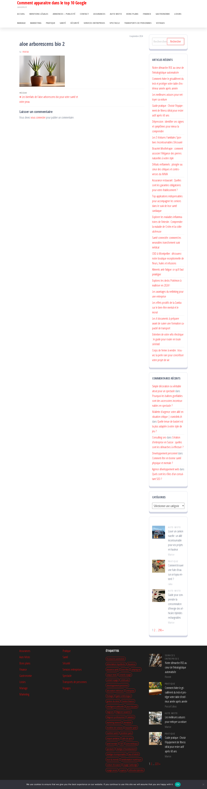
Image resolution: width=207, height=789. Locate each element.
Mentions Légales (38, 13)
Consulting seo (159, 437)
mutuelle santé (131, 727)
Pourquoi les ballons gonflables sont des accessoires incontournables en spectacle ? (167, 401)
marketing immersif (114, 722)
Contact (84, 13)
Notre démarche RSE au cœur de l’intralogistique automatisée (176, 667)
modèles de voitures (115, 727)
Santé (63, 22)
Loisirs (177, 13)
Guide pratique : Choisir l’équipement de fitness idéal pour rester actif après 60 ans (167, 110)
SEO (121, 743)
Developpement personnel (164, 453)
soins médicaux (132, 743)
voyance (123, 770)
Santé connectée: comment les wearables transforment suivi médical (166, 242)
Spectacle (115, 22)
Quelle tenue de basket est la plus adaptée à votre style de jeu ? (167, 426)
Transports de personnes (138, 22)
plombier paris (126, 732)
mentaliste (127, 722)
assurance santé (113, 669)
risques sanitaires (113, 738)
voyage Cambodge (130, 764)
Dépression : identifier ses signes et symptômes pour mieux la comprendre (168, 126)
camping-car (135, 669)
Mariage (21, 22)
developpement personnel (117, 685)
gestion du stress (113, 701)
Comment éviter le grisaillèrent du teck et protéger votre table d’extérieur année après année (168, 83)
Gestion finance (128, 701)
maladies (130, 717)
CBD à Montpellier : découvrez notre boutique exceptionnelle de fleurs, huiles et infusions (168, 258)
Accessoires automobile (116, 658)
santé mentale (112, 743)
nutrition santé (112, 732)
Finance (147, 13)
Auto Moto (116, 13)
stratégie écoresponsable (116, 754)
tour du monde (113, 759)
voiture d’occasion (114, 764)
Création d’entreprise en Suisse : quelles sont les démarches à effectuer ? (167, 442)
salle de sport (127, 738)
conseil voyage (112, 679)
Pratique (50, 22)
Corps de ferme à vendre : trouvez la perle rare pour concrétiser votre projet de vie (168, 355)
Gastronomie (163, 13)
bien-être (125, 669)
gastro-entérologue (123, 695)
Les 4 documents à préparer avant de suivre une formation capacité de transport (168, 323)
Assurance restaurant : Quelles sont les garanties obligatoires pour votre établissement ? (166, 185)
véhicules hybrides (136, 770)
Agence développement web (165, 469)
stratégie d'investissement (126, 748)
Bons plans (132, 13)
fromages (110, 695)
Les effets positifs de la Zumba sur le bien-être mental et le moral (166, 307)
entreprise (130, 690)
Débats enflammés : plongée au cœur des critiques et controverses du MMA (167, 169)
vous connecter (38, 117)
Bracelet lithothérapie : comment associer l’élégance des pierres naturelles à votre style (167, 153)
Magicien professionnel (116, 717)
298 (160, 630)
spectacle (110, 748)
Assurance (131, 664)
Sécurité (74, 22)
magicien (110, 711)
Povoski (26, 51)
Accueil (21, 13)
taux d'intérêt (134, 754)
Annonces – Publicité (64, 13)
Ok (177, 784)
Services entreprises (94, 22)
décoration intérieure (115, 690)
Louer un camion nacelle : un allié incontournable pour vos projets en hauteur (175, 540)
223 (157, 764)
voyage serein (112, 770)
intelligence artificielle (115, 706)
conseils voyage (125, 674)
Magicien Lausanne (123, 711)
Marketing (35, 22)
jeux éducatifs (132, 706)
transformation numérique (131, 759)
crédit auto (125, 679)
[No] (203, 784)
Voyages (160, 22)
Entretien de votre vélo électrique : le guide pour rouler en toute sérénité (168, 339)
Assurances (99, 13)
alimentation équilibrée (116, 664)
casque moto (112, 674)
